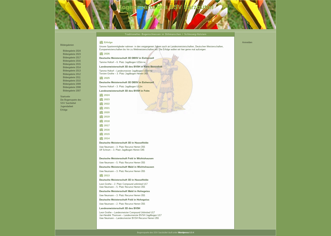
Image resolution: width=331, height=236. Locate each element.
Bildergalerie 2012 (72, 74)
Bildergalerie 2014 (72, 67)
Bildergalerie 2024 (72, 51)
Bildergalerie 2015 (72, 64)
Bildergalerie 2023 (72, 54)
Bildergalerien (67, 45)
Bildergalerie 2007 (72, 90)
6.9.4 (186, 233)
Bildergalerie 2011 (72, 77)
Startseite (65, 96)
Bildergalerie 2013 (72, 70)
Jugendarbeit (66, 106)
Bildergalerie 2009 (72, 84)
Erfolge (63, 110)
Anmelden (247, 42)
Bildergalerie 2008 (72, 87)
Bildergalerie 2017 (72, 57)
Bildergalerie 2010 (72, 80)
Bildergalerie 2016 (72, 61)
